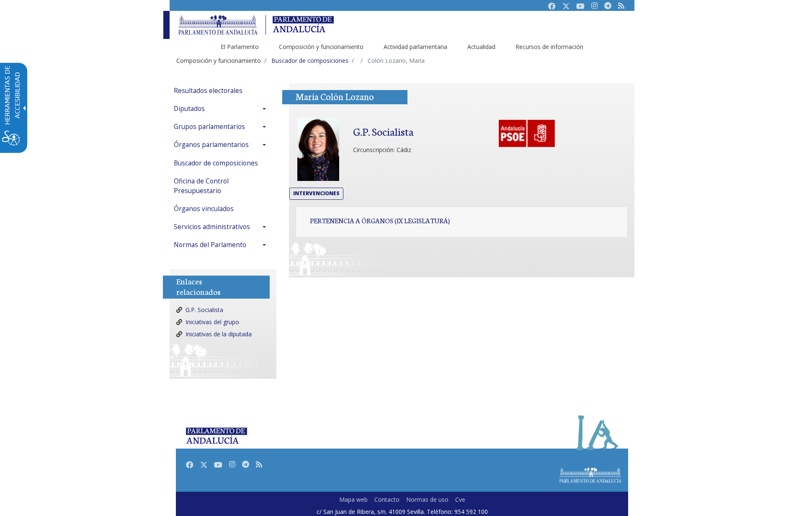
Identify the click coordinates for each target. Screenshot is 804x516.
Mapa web (353, 499)
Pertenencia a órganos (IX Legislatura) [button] (380, 220)
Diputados (189, 108)
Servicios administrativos (212, 226)
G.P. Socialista (204, 310)
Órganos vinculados (204, 208)
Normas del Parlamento (210, 244)
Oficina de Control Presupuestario (201, 186)
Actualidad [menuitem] (481, 47)
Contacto (386, 499)
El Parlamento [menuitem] (240, 47)
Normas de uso (427, 499)
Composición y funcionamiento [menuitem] (321, 47)
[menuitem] (222, 91)
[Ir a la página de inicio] (218, 25)
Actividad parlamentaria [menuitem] (415, 47)
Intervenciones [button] (316, 193)
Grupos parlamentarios (209, 126)
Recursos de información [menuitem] (549, 47)
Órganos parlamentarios (211, 144)
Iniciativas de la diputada (219, 334)
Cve (460, 499)
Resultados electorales (208, 90)
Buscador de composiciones (216, 163)
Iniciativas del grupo (212, 322)
